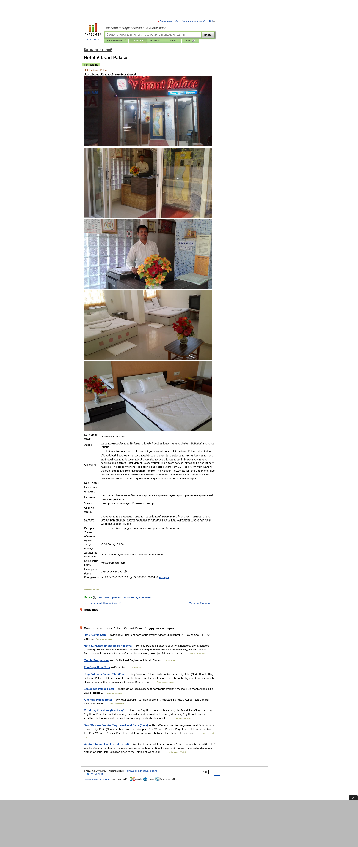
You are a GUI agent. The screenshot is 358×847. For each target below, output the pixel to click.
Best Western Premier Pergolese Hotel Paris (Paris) (116, 725)
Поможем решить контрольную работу (125, 597)
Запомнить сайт (169, 21)
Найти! (208, 34)
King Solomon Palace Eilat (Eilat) (105, 674)
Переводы (155, 40)
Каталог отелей (116, 40)
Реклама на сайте (148, 771)
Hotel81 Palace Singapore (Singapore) (108, 645)
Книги (173, 40)
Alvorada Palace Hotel (98, 699)
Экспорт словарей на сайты (97, 779)
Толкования (137, 40)
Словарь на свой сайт (194, 21)
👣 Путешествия (95, 774)
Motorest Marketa (199, 602)
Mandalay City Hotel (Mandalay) (104, 710)
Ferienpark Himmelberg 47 (105, 602)
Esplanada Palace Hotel (99, 688)
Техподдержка (132, 771)
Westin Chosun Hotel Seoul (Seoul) (106, 743)
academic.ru (93, 39)
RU (211, 21)
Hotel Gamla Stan (95, 634)
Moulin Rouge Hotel (96, 660)
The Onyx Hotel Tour (97, 667)
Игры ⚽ (190, 40)
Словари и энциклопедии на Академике (135, 28)
